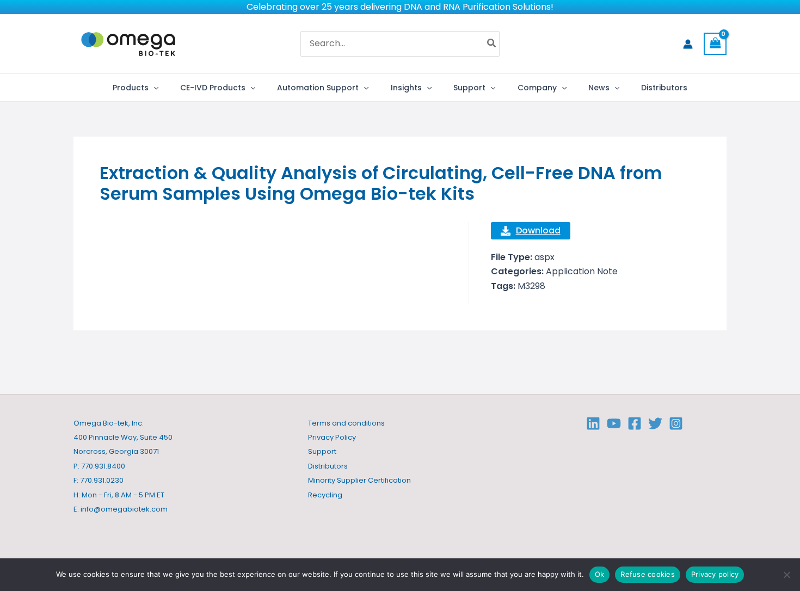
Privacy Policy (332, 437)
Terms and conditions (346, 423)
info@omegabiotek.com (124, 509)
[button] (153, 87)
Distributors (328, 466)
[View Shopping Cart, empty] (715, 44)
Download (538, 230)
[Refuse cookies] (786, 574)
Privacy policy (715, 574)
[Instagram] (676, 423)
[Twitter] (655, 423)
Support (322, 451)
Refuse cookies (647, 574)
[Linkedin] (593, 423)
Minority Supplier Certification (359, 480)
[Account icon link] (688, 44)
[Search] (492, 44)
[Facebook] (634, 423)
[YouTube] (614, 423)
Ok (600, 574)
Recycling (325, 495)
